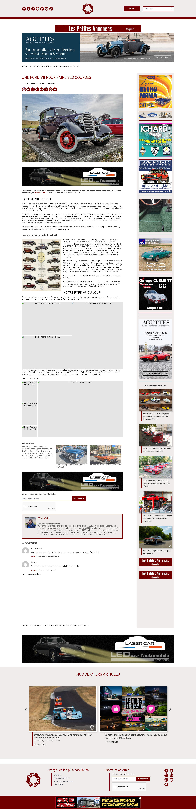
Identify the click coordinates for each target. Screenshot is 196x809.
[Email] (42, 89)
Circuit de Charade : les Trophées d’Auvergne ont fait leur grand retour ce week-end (63, 736)
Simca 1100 (40, 193)
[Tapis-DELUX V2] (155, 232)
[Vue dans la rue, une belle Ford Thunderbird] (105, 454)
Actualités (37, 66)
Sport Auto (41, 745)
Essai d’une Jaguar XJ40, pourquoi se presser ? (156, 552)
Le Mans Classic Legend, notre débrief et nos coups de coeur (136, 735)
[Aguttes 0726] (98, 61)
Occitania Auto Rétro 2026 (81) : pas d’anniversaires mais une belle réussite (156, 483)
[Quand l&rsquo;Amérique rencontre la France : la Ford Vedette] (72, 454)
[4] (98, 808)
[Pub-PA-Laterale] (155, 579)
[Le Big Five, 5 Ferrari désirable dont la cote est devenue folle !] (155, 435)
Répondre (34, 556)
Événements (112, 742)
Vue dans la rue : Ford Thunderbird (34, 446)
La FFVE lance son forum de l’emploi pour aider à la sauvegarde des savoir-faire (157, 518)
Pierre (128, 738)
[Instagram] (33, 89)
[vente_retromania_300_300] (155, 108)
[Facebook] (24, 89)
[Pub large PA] (98, 32)
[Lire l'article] (62, 708)
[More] (55, 89)
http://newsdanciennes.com (49, 524)
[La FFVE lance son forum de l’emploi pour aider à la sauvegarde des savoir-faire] (155, 502)
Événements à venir (61, 778)
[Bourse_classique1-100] (155, 117)
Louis (57, 741)
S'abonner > (79, 498)
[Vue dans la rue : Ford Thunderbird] (39, 452)
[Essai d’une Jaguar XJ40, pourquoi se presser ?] (155, 537)
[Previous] (26, 709)
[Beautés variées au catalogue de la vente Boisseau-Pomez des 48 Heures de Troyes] (155, 400)
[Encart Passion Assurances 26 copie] (155, 193)
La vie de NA (59, 784)
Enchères (57, 775)
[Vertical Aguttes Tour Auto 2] (155, 378)
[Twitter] (28, 89)
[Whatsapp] (51, 89)
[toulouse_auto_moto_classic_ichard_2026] (155, 156)
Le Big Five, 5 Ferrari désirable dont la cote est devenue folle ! (157, 449)
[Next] (170, 709)
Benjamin (51, 83)
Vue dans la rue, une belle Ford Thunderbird (105, 465)
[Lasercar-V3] (72, 185)
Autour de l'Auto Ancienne (64, 781)
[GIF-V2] (155, 271)
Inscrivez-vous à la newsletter (123, 774)
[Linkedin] (46, 89)
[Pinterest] (37, 89)
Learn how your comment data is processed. (70, 625)
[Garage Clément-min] (155, 310)
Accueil (25, 66)
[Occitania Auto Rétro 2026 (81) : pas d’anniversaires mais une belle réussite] (155, 467)
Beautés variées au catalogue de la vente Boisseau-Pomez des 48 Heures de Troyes (157, 416)
